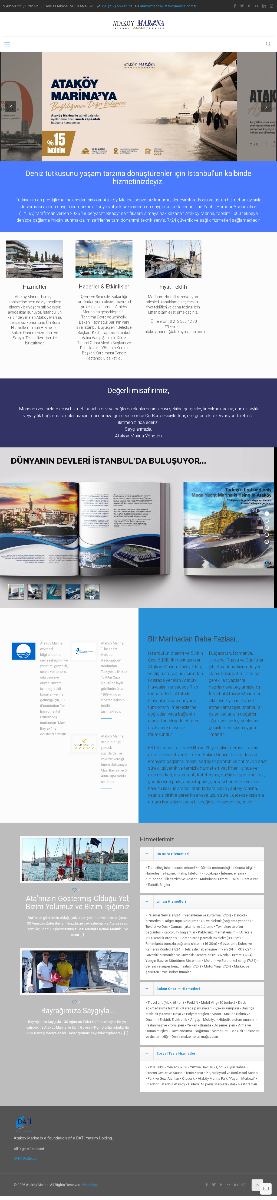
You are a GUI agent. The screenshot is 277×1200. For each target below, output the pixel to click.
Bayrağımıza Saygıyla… (77, 1010)
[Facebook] (235, 6)
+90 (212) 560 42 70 (116, 6)
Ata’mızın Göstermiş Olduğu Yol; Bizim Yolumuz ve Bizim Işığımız (78, 902)
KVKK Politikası (25, 1158)
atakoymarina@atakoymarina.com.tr (168, 6)
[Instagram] (271, 6)
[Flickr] (257, 6)
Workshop (90, 1185)
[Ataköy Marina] (138, 24)
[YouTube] (249, 6)
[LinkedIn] (264, 6)
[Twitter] (242, 6)
